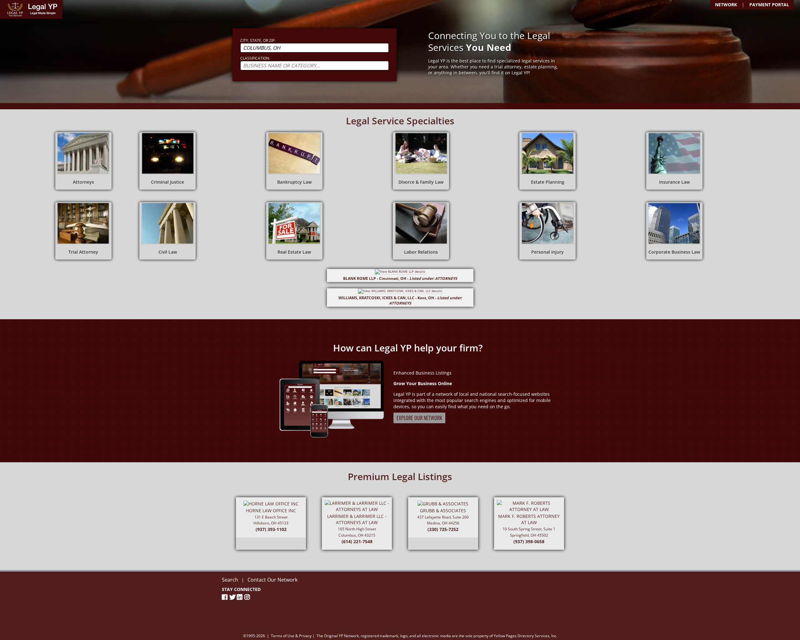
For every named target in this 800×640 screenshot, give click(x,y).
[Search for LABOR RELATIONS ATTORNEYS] (421, 231)
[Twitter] (233, 597)
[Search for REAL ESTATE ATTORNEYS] (294, 231)
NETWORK (726, 4)
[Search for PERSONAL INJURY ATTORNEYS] (547, 231)
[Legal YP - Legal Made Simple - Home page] (31, 9)
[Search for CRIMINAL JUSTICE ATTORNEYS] (167, 161)
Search (230, 579)
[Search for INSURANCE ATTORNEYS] (674, 161)
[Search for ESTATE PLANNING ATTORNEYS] (547, 161)
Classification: (255, 58)
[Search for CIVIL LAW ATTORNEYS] (167, 231)
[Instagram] (248, 597)
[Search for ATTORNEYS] (83, 161)
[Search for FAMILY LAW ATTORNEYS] (421, 161)
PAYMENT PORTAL (769, 4)
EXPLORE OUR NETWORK (419, 418)
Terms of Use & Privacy (291, 635)
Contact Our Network (273, 579)
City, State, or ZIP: (257, 40)
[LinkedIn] (240, 597)
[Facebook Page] (225, 597)
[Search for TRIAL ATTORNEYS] (83, 231)
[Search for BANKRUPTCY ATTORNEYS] (294, 161)
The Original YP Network (338, 635)
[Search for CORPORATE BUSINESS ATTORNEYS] (674, 231)
